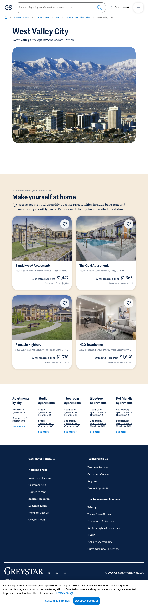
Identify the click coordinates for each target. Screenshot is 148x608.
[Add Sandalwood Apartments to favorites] (64, 224)
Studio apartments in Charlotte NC (46, 423)
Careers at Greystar (99, 474)
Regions (92, 481)
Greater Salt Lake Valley (78, 17)
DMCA (91, 535)
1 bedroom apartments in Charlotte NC (72, 423)
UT (57, 17)
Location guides (37, 505)
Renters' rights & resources (103, 528)
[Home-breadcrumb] (6, 17)
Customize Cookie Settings (103, 548)
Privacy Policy (64, 593)
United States (42, 17)
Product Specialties (98, 488)
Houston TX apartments (19, 411)
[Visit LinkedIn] (57, 573)
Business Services (97, 467)
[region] (74, 594)
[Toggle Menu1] (138, 8)
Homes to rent (21, 17)
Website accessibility (99, 542)
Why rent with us (38, 512)
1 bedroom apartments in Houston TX (72, 412)
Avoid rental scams (39, 478)
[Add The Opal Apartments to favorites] (128, 224)
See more (17, 426)
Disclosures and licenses (103, 499)
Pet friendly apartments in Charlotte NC (124, 423)
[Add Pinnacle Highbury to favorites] (64, 303)
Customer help (37, 485)
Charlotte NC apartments (19, 419)
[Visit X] (64, 573)
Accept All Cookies (86, 600)
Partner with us (97, 459)
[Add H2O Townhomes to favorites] (128, 303)
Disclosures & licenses (100, 521)
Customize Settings (57, 600)
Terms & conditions (99, 514)
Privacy (91, 507)
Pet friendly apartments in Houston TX (124, 412)
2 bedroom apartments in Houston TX (98, 412)
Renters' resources (39, 498)
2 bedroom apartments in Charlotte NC (98, 423)
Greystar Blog (36, 519)
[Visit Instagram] (49, 573)
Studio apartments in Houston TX (46, 412)
